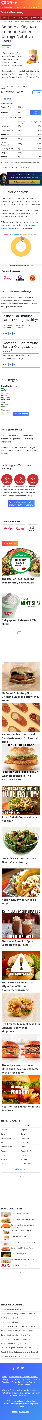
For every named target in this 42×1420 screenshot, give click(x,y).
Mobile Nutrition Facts (21, 1385)
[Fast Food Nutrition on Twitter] (22, 1368)
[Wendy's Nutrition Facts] (8, 528)
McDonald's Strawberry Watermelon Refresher (18, 1314)
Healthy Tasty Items (30, 1382)
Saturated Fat (7, 130)
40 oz (7, 99)
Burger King (25, 1125)
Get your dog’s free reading (24, 182)
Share (7, 47)
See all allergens (21, 414)
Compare (36, 92)
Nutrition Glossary (16, 1379)
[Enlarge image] (38, 62)
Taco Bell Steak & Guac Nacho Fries (14, 1356)
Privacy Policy (24, 1411)
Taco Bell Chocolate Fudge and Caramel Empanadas (20, 1352)
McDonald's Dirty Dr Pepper (11, 1309)
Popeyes (4, 1151)
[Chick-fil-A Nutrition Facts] (8, 278)
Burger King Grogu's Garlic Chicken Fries (15, 1335)
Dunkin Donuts (6, 1138)
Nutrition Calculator (30, 1376)
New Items (34, 7)
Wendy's (4, 1164)
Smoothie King (24, 167)
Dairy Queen (25, 1134)
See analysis (35, 112)
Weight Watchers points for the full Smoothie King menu (21, 503)
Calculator (20, 7)
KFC (2, 1142)
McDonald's (25, 1142)
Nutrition (5, 18)
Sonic (3, 1155)
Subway (4, 1159)
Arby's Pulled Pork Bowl (9, 1322)
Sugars (5, 152)
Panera (23, 1147)
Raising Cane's (26, 1151)
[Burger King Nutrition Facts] (32, 278)
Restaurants (7, 7)
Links (14, 1411)
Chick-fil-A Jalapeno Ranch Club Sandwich (16, 1348)
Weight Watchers (34, 18)
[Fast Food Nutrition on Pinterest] (17, 1368)
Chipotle (24, 1130)
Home (4, 1376)
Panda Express (6, 1147)
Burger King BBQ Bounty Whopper (13, 1343)
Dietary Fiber (7, 148)
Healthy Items (22, 18)
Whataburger (25, 1164)
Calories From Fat (8, 117)
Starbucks (24, 1155)
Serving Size (6, 107)
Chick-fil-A (4, 1130)
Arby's (3, 1125)
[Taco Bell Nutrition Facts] (20, 278)
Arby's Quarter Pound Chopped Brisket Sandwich (18, 1326)
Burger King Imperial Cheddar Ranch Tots (16, 1339)
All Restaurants (21, 1169)
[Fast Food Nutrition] (9, 3)
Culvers (3, 1134)
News (4, 1379)
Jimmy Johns (25, 1138)
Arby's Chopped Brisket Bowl (11, 1318)
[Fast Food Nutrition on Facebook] (13, 1368)
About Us (16, 1382)
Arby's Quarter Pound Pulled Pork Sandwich (17, 1331)
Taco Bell (24, 1159)
